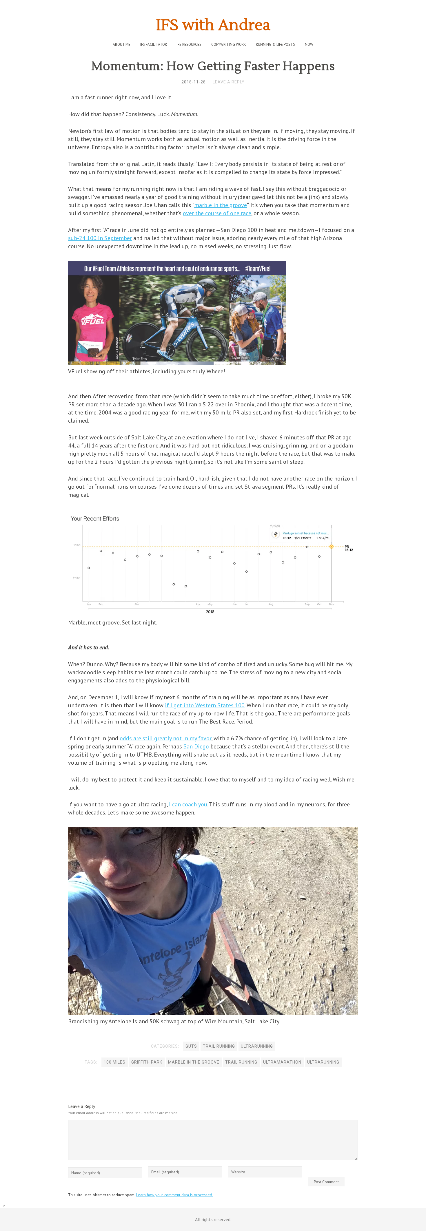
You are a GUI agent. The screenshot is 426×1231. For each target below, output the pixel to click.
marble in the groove (220, 205)
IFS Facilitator (153, 44)
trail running (241, 1062)
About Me (121, 44)
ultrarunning (257, 1046)
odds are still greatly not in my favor (165, 738)
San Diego (196, 746)
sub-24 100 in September (100, 238)
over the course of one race (217, 213)
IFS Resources (189, 44)
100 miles (114, 1062)
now (309, 44)
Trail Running (219, 1046)
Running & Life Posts (275, 44)
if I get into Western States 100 (205, 705)
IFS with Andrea (213, 25)
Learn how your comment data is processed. (174, 1194)
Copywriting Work (228, 44)
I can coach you (188, 804)
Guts (191, 1046)
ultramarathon (282, 1062)
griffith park (146, 1062)
